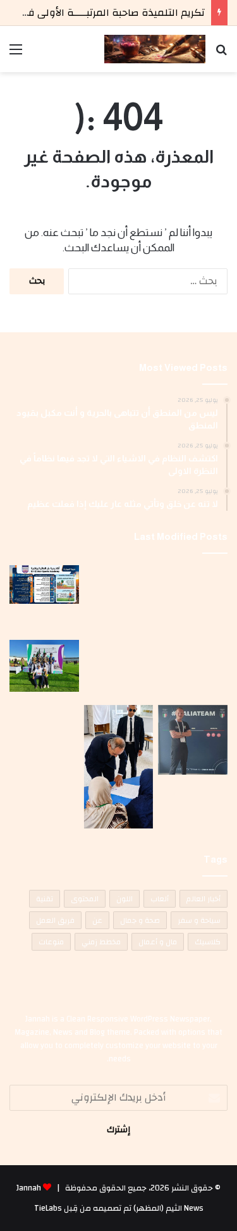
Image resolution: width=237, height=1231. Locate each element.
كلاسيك (208, 942)
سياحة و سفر (199, 920)
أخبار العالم (203, 899)
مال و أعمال (157, 942)
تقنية (44, 899)
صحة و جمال (140, 920)
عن (97, 920)
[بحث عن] (221, 54)
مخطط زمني (101, 942)
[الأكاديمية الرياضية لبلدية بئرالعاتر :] (44, 584)
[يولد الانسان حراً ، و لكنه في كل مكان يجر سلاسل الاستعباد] (119, 670)
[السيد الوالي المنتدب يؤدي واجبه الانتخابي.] (119, 766)
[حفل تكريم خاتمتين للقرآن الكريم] (193, 600)
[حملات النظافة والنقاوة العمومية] (119, 587)
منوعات (51, 942)
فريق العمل (55, 920)
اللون (124, 899)
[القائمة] (15, 54)
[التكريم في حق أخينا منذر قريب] (193, 740)
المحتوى (85, 899)
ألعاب (159, 899)
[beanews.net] (154, 49)
